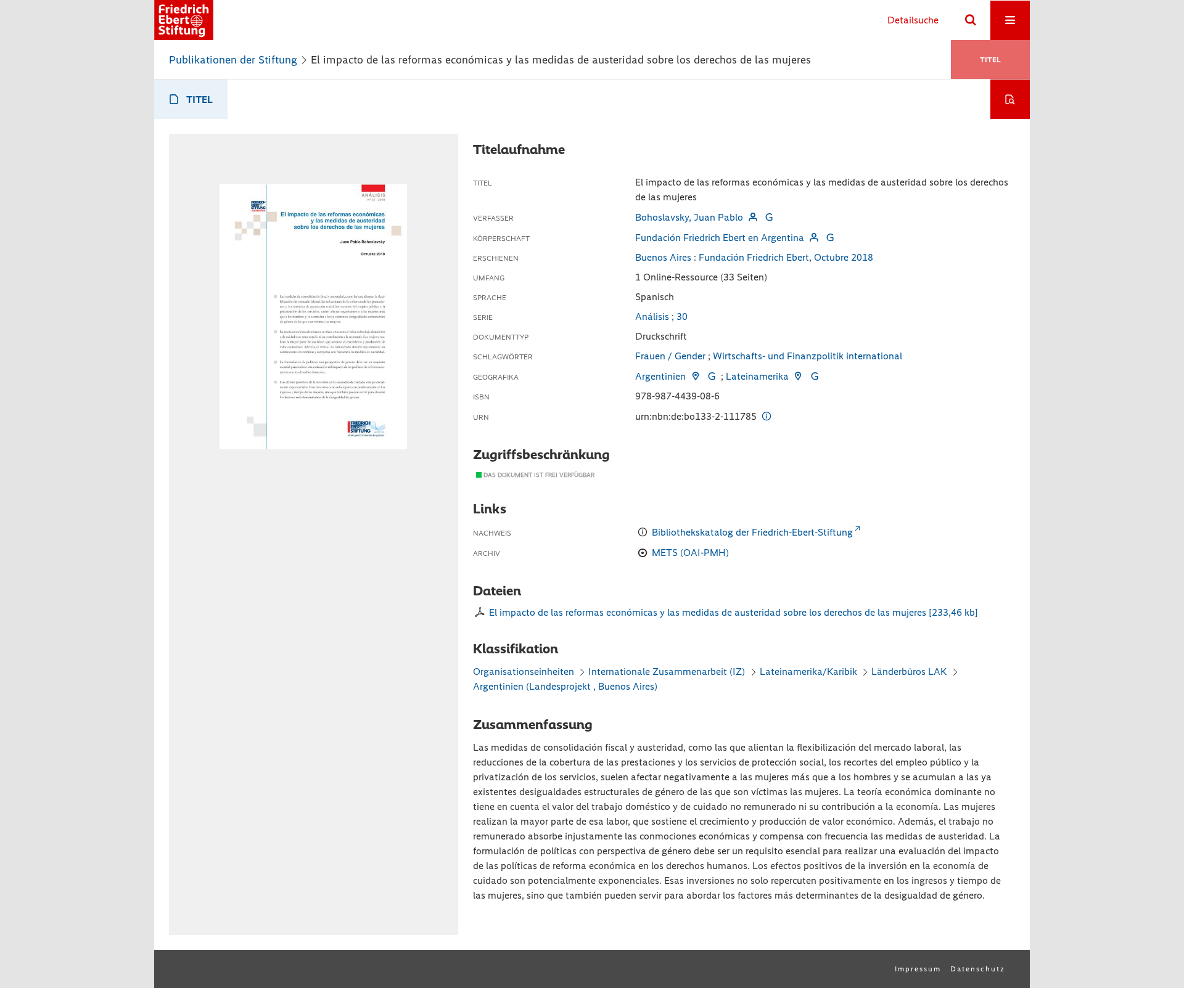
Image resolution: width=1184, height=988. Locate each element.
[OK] (970, 20)
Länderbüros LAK (909, 671)
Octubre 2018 (843, 257)
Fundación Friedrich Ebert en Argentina (719, 237)
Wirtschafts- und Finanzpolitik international (807, 356)
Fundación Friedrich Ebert (754, 257)
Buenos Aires (663, 257)
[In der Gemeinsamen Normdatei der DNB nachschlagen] (769, 217)
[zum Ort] (695, 376)
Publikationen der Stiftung (233, 60)
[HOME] (183, 20)
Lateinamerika (757, 376)
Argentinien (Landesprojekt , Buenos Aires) (565, 686)
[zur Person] (752, 217)
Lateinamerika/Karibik (808, 671)
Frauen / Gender (670, 356)
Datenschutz (977, 969)
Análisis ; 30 (661, 316)
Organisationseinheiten (523, 671)
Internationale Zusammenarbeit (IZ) (666, 671)
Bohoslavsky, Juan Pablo (689, 217)
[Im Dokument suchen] (1010, 99)
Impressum (918, 969)
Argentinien (660, 376)
